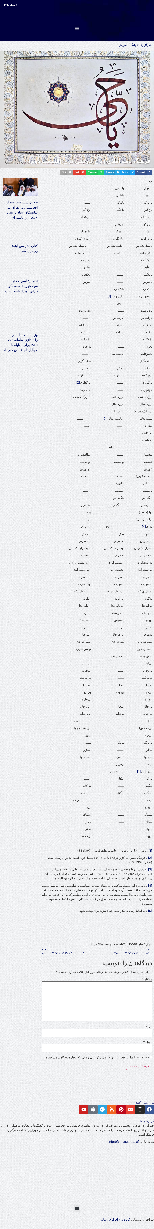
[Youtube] (83, 1109)
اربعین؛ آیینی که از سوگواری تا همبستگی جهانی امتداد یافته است (21, 286)
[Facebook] (149, 1109)
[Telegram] (102, 1109)
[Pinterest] (121, 1109)
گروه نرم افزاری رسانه (115, 1219)
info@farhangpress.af (124, 1141)
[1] (109, 296)
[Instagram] (140, 1109)
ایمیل (147, 1042)
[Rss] (111, 1109)
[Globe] (93, 1109)
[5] (139, 771)
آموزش (123, 45)
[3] (105, 418)
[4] (144, 526)
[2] (78, 382)
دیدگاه (147, 979)
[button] (77, 28)
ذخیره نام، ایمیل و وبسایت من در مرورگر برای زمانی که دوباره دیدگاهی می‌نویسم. (97, 1057)
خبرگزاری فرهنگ (141, 45)
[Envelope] (130, 1109)
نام (149, 1027)
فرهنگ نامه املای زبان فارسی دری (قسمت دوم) (89, 161)
